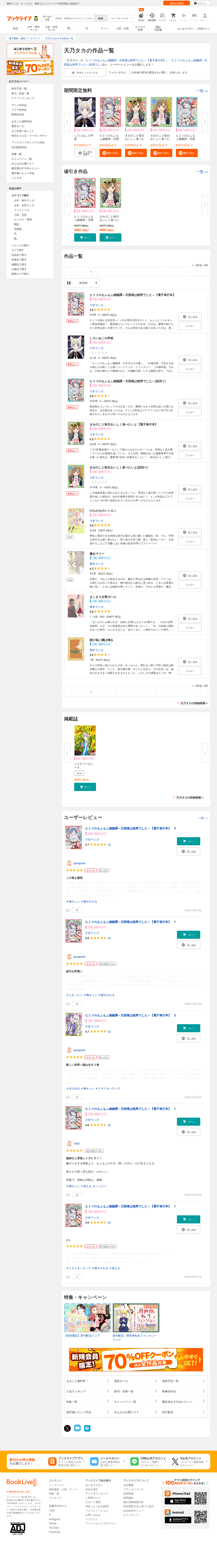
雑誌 (16, 224)
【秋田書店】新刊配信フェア (82, 1335)
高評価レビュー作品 (22, 173)
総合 (15, 28)
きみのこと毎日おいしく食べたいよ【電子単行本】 (124, 424)
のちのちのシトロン (103, 510)
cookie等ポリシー (133, 1510)
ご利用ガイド (203, 28)
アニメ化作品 (19, 105)
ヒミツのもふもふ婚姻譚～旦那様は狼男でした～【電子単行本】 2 (130, 1015)
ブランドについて (133, 1489)
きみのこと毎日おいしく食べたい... (134, 138)
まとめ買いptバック (22, 130)
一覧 (202, 90)
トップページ (56, 1485)
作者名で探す (19, 259)
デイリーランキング (22, 98)
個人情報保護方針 (133, 1502)
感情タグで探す (20, 273)
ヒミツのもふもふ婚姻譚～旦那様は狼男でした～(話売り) (128, 381)
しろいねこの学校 (83, 137)
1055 (76, 1143)
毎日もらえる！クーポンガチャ (29, 135)
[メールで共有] (77, 1430)
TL (86, 28)
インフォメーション (96, 1510)
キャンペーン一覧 (21, 158)
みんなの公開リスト (22, 163)
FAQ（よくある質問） (98, 1506)
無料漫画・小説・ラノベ (63, 1489)
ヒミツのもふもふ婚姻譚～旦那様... (109, 138)
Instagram (54, 1519)
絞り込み (47, 18)
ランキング (55, 1497)
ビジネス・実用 (23, 219)
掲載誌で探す (19, 264)
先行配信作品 (19, 147)
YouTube (54, 1527)
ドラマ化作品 (19, 109)
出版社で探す (19, 269)
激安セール (17, 126)
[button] (85, 153)
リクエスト (91, 1519)
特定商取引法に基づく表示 (138, 1506)
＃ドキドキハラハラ (107, 1088)
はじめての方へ (186, 28)
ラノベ (104, 28)
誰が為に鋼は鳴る (101, 640)
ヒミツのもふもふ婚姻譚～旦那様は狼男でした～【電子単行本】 (126, 60)
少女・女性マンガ (51, 28)
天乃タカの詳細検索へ (194, 703)
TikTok (52, 1523)
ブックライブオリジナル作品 (28, 142)
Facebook (54, 1531)
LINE (52, 1510)
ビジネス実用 (140, 28)
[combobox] (74, 18)
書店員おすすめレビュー (25, 168)
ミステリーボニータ (83, 765)
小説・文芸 (122, 28)
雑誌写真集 (158, 28)
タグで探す (17, 250)
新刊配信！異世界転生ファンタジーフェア (135, 1337)
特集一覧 (16, 154)
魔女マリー (97, 553)
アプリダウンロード (96, 1493)
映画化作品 (17, 114)
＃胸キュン (73, 901)
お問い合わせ (93, 1515)
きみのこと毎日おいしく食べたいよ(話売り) (119, 467)
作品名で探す (19, 254)
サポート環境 (93, 1502)
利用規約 (128, 1497)
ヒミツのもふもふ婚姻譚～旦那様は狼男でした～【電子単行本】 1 (130, 921)
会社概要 (128, 1485)
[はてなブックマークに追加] (87, 1431)
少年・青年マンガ (33, 28)
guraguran (80, 863)
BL (69, 28)
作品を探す (91, 1489)
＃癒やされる (89, 901)
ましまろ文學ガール (103, 597)
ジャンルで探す (20, 245)
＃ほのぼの (73, 1088)
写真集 (18, 229)
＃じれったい (74, 995)
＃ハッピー (99, 1186)
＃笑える (86, 1186)
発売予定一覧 (19, 88)
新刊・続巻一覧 (20, 93)
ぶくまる (16, 177)
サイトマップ (131, 1515)
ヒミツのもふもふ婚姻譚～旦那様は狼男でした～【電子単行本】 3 (130, 828)
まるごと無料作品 (21, 121)
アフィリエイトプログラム (100, 1523)
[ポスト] (67, 1428)
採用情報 (128, 1493)
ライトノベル (21, 210)
